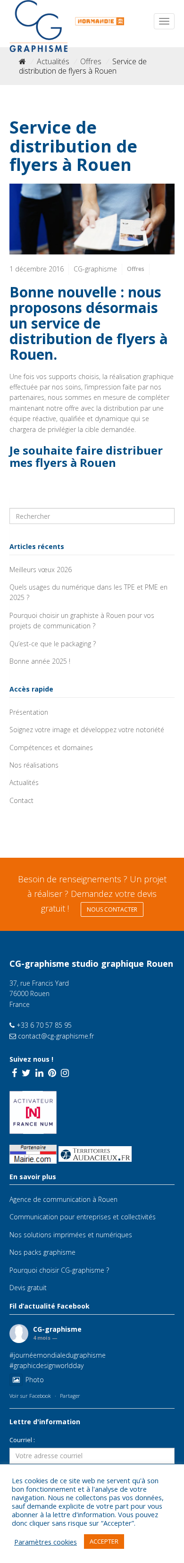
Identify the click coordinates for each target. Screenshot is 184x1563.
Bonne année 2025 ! (39, 661)
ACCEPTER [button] (104, 1541)
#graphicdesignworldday (46, 1365)
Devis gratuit (28, 1287)
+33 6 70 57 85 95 (43, 1025)
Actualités (53, 61)
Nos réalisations (34, 764)
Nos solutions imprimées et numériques (70, 1234)
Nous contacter (112, 909)
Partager (70, 1395)
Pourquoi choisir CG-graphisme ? (59, 1270)
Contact (21, 800)
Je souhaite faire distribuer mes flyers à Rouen (86, 456)
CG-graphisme (57, 1329)
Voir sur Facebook (30, 1395)
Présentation (28, 712)
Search (23, 503)
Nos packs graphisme (42, 1252)
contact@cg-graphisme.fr (55, 1035)
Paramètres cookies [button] (45, 1542)
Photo (34, 1379)
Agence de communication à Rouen (63, 1199)
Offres (90, 61)
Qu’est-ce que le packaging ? (52, 643)
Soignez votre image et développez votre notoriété (86, 729)
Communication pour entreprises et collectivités (82, 1216)
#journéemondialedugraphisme (57, 1355)
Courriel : (22, 1440)
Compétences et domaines (51, 747)
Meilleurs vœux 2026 (40, 569)
